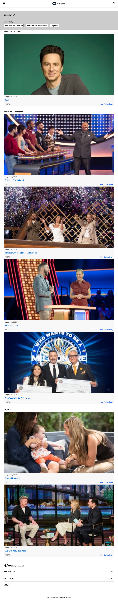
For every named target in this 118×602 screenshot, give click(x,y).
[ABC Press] (59, 3)
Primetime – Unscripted (37, 26)
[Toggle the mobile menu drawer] (4, 3)
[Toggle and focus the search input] (114, 3)
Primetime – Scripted (14, 26)
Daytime (54, 26)
